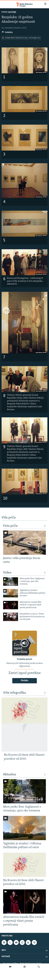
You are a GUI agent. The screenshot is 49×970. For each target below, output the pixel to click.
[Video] (10, 966)
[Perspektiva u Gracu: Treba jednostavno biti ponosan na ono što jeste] (10, 617)
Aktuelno (9, 774)
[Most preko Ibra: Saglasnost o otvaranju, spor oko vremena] (10, 581)
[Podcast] (24, 966)
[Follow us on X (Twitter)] (10, 942)
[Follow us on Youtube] (16, 942)
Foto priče (10, 526)
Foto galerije (9, 12)
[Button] (7, 32)
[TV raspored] (34, 942)
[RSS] (28, 942)
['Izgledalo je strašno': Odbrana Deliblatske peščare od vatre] (10, 593)
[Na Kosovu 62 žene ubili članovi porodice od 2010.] (24, 724)
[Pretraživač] (39, 966)
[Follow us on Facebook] (4, 942)
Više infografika (14, 693)
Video (7, 573)
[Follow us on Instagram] (22, 942)
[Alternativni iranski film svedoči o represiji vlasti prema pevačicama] (10, 605)
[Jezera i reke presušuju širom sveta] (24, 543)
